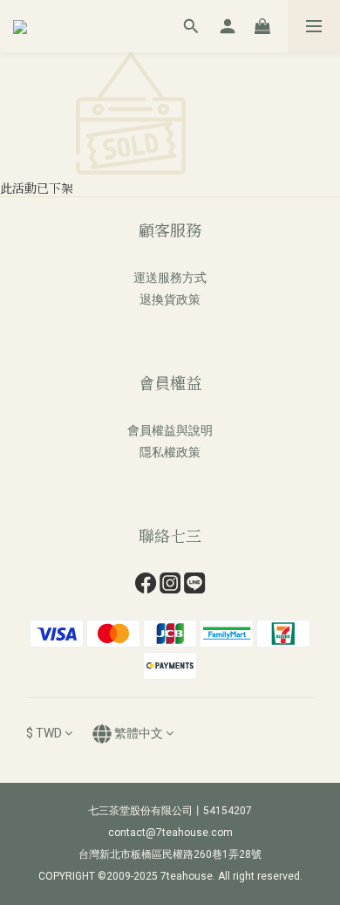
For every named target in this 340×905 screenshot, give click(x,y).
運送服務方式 (170, 278)
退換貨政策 (170, 299)
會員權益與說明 (170, 430)
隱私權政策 (170, 452)
